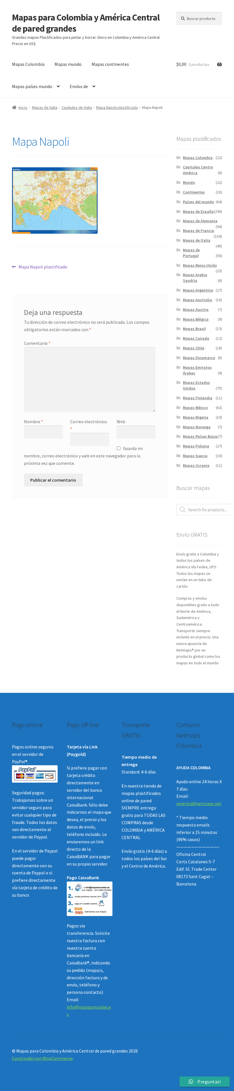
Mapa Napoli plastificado (117, 107)
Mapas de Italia (44, 107)
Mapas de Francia (198, 230)
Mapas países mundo (32, 86)
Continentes (194, 192)
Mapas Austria (196, 309)
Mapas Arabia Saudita (195, 277)
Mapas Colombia (28, 64)
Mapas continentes (110, 64)
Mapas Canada (196, 338)
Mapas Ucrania (196, 465)
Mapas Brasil (194, 328)
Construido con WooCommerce (42, 1058)
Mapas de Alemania (200, 220)
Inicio (23, 107)
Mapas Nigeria (195, 417)
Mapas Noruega (197, 427)
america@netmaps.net (198, 803)
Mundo (189, 182)
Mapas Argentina (198, 290)
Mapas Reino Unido (200, 265)
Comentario (37, 343)
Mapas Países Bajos (200, 436)
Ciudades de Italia (77, 107)
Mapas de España (198, 211)
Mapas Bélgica (196, 319)
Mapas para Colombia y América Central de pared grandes (86, 23)
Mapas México (195, 407)
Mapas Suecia (195, 455)
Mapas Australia (197, 299)
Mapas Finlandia (197, 397)
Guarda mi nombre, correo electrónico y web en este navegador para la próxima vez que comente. (83, 455)
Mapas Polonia (196, 446)
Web (121, 421)
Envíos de (79, 86)
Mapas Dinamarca (199, 357)
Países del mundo (198, 201)
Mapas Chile (193, 348)
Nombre (33, 421)
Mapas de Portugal (191, 252)
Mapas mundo (68, 64)
